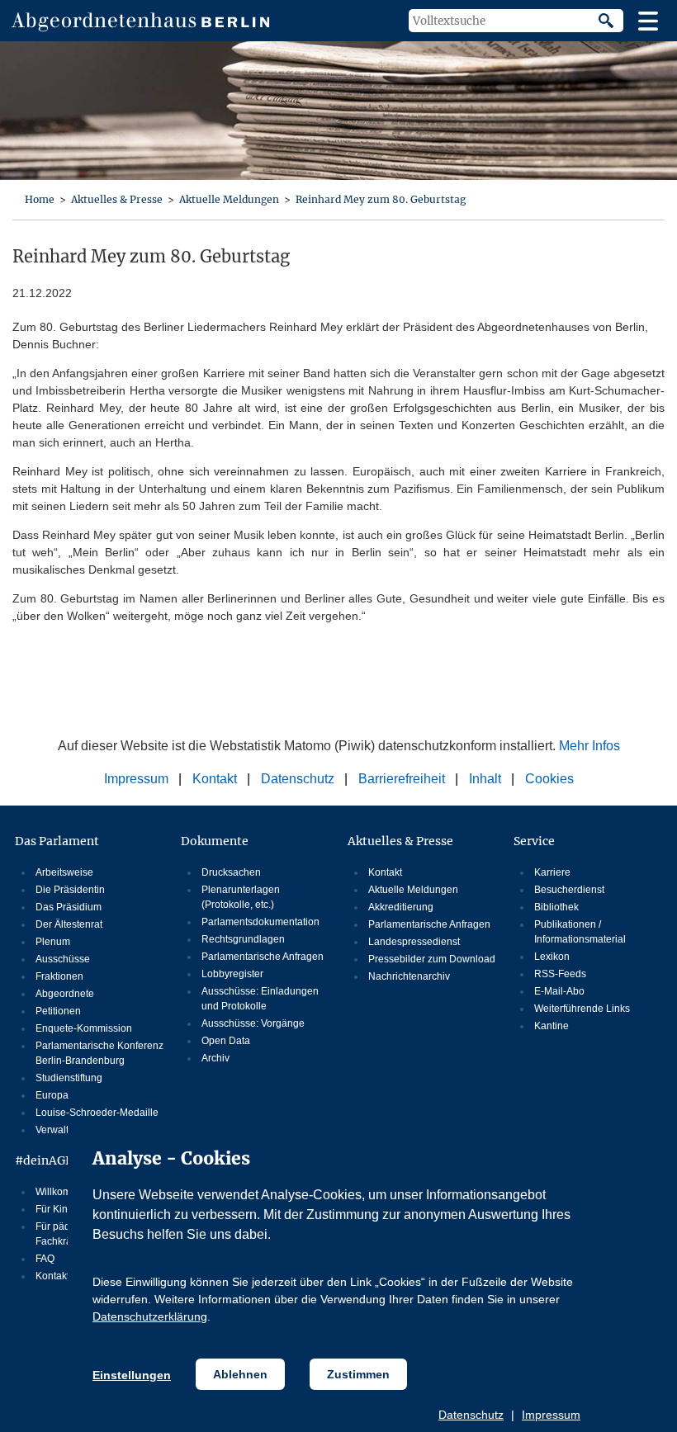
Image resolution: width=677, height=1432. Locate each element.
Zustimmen (358, 1374)
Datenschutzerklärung (149, 1316)
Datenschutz (471, 1414)
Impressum (551, 1414)
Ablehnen (240, 1374)
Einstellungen (131, 1375)
